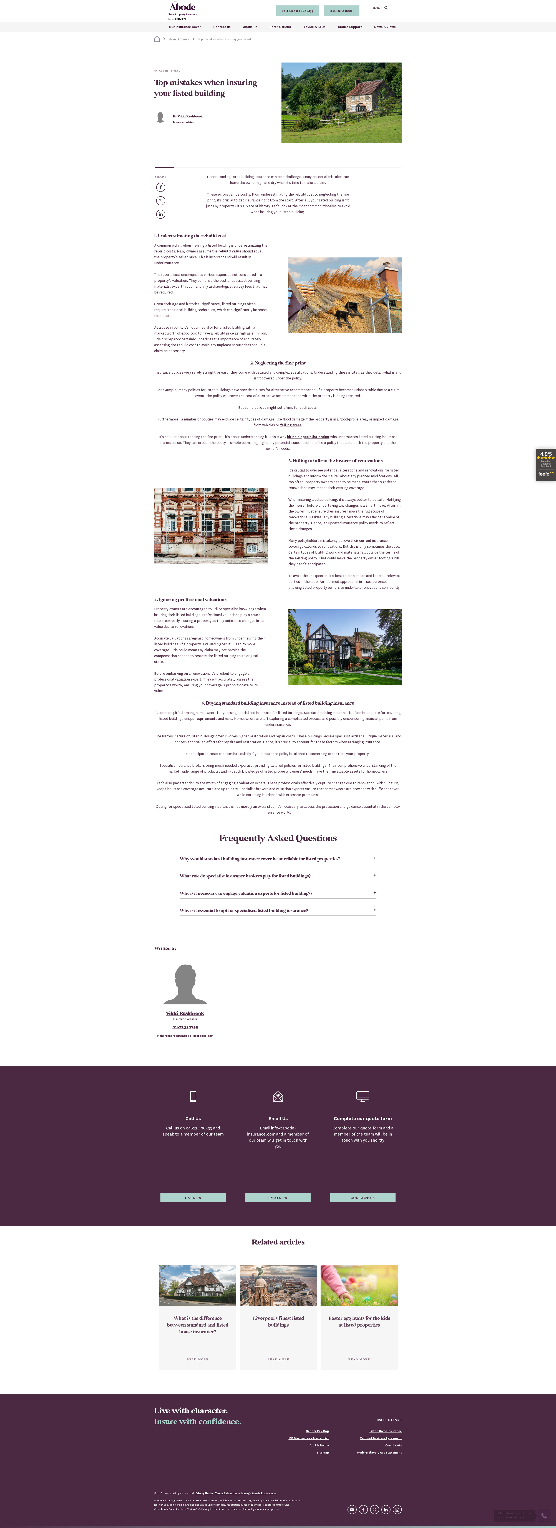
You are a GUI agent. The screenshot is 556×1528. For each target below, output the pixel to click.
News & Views (179, 39)
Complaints (393, 1445)
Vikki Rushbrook (185, 1014)
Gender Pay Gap (317, 1431)
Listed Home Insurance (385, 1431)
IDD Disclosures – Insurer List (308, 1438)
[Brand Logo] (182, 11)
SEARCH (377, 8)
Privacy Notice (204, 1493)
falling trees (291, 425)
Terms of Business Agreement (381, 1438)
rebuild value (229, 251)
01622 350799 (185, 1027)
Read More (197, 1359)
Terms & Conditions (227, 1493)
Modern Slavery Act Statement (379, 1453)
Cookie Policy (319, 1445)
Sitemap (323, 1453)
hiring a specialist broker (308, 437)
